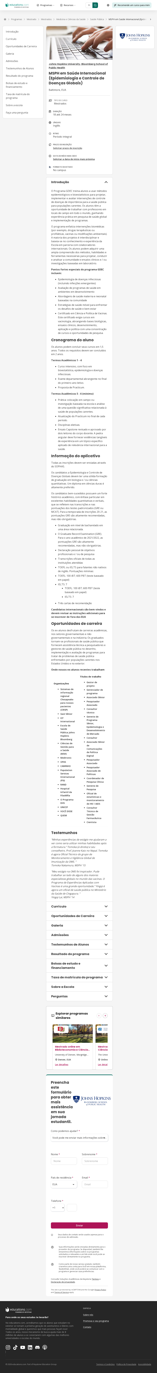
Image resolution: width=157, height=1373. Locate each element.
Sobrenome (89, 1154)
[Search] (95, 5)
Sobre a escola (14, 105)
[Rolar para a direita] (150, 19)
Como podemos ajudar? (65, 1131)
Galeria (10, 53)
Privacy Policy (100, 1289)
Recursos (68, 5)
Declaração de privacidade (63, 1282)
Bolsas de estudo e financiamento (16, 84)
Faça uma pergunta (17, 112)
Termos (95, 1279)
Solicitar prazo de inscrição (67, 148)
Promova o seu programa (96, 1320)
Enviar (79, 1225)
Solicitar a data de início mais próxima (74, 159)
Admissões (12, 61)
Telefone (57, 1201)
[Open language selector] (108, 5)
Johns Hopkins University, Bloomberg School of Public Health (78, 65)
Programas (46, 5)
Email (86, 1177)
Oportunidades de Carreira (21, 46)
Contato (87, 1327)
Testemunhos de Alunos (20, 68)
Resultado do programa (19, 75)
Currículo (11, 39)
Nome (55, 1154)
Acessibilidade (144, 1364)
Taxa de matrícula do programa (18, 96)
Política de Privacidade (126, 1364)
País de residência (62, 1177)
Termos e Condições (105, 1364)
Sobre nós (88, 1314)
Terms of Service (61, 1292)
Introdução (12, 31)
